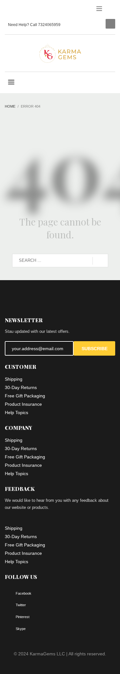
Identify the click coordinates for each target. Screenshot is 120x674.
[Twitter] (19, 9)
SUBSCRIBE (95, 348)
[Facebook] (9, 9)
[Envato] (38, 9)
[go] (100, 261)
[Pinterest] (29, 9)
